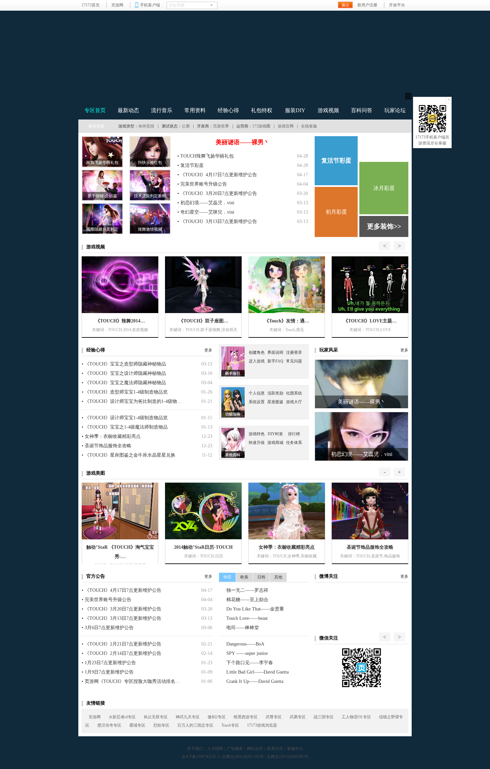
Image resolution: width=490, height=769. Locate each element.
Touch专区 (230, 725)
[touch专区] (319, 61)
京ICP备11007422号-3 (200, 756)
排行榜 (294, 434)
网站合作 (255, 748)
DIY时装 (275, 434)
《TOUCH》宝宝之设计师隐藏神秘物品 (125, 373)
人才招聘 (215, 748)
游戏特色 (257, 434)
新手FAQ (275, 361)
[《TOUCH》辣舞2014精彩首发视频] (120, 284)
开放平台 (397, 5)
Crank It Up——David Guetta (254, 681)
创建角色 (257, 352)
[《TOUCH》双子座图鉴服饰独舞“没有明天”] (203, 284)
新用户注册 (367, 5)
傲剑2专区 (217, 717)
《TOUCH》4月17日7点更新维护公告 (218, 174)
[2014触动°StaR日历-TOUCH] (203, 511)
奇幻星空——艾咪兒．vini (207, 212)
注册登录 (294, 352)
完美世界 (221, 126)
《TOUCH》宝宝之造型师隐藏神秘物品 (125, 363)
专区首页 (95, 110)
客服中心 (295, 748)
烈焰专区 (161, 725)
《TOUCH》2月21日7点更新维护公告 (123, 644)
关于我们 (195, 748)
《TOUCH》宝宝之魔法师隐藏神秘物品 (125, 382)
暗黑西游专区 (246, 717)
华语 (227, 577)
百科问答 (361, 110)
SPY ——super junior (247, 653)
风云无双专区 (156, 717)
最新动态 (128, 110)
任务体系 (294, 442)
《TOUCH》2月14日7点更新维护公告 (123, 653)
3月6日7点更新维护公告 (109, 627)
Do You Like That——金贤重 (255, 608)
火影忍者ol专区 (122, 717)
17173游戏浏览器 (262, 725)
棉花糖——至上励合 (247, 599)
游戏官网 (286, 126)
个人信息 (257, 393)
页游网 (117, 5)
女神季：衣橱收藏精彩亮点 (113, 436)
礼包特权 (261, 110)
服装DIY (295, 110)
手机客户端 (150, 5)
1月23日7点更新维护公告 (110, 662)
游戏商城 (275, 442)
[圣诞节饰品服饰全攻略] (370, 511)
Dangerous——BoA (245, 644)
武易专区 (298, 717)
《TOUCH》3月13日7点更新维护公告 (218, 221)
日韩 (261, 577)
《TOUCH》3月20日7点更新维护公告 (218, 193)
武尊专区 (274, 717)
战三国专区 (324, 717)
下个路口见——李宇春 (249, 662)
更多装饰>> (384, 226)
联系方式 (275, 748)
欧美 (244, 577)
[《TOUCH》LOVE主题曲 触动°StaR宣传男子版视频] (370, 284)
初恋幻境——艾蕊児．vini (207, 202)
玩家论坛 (395, 110)
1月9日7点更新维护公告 (109, 672)
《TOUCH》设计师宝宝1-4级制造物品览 (126, 417)
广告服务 (235, 748)
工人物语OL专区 (356, 717)
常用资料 (195, 110)
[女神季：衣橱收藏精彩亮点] (286, 511)
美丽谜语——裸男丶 (243, 142)
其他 (278, 577)
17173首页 (91, 5)
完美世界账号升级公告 (203, 184)
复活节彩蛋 (192, 165)
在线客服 (309, 126)
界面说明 (275, 352)
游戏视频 (328, 110)
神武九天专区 (188, 717)
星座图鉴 (275, 402)
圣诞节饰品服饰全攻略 (108, 445)
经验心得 (228, 110)
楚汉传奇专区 (109, 725)
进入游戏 (384, 148)
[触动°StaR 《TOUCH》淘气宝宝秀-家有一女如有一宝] (120, 511)
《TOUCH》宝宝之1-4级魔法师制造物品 (126, 427)
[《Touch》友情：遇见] (286, 284)
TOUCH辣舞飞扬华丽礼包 (207, 156)
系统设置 (257, 402)
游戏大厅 (294, 402)
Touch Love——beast (247, 618)
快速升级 (257, 442)
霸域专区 (137, 725)
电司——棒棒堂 (242, 627)
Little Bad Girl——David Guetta (257, 672)
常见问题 (294, 361)
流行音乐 (161, 110)
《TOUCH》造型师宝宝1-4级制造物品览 (126, 392)
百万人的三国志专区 (195, 725)
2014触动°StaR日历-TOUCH (203, 547)
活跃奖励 (275, 393)
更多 (208, 350)
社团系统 (294, 393)
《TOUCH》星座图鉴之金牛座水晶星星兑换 (130, 455)
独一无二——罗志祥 (247, 590)
